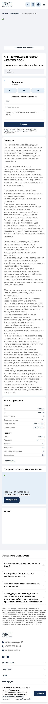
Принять (40, 693)
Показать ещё (10, 461)
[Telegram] (33, 4)
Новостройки (14, 14)
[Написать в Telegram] (37, 90)
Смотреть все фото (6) (24, 48)
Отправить (24, 124)
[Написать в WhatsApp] (24, 90)
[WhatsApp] (38, 4)
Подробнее (11, 500)
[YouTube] (7, 656)
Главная (5, 14)
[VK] (3, 656)
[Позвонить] (10, 90)
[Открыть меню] (44, 4)
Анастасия (17, 82)
